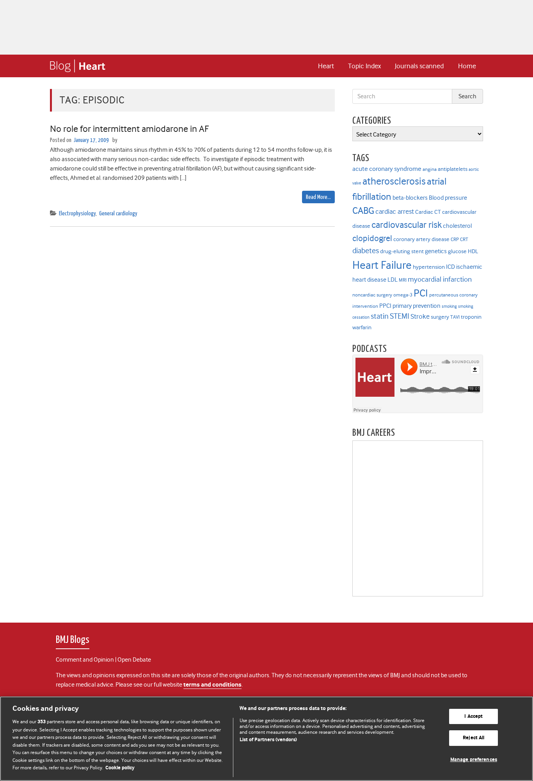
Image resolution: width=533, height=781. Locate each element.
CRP (455, 239)
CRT (464, 239)
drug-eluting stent (402, 251)
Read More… (318, 197)
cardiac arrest (394, 211)
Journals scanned (419, 66)
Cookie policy (120, 768)
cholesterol (457, 225)
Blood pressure (448, 197)
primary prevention (417, 305)
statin (380, 316)
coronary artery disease (421, 239)
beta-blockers (410, 197)
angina (430, 169)
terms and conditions (212, 685)
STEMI (399, 316)
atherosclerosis (394, 181)
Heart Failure (382, 265)
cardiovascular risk (406, 225)
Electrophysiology (77, 214)
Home (467, 66)
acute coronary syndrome (386, 168)
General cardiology (118, 214)
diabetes (365, 250)
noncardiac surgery (372, 295)
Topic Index (364, 66)
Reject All (473, 738)
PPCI (385, 305)
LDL (392, 279)
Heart (326, 66)
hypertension (429, 267)
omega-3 (402, 295)
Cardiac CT (428, 212)
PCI (421, 293)
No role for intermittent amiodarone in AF (129, 128)
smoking (449, 306)
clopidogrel (372, 238)
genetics (436, 251)
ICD (450, 266)
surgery (440, 317)
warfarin (361, 327)
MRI (403, 280)
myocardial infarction (440, 279)
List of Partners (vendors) (268, 740)
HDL (473, 251)
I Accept (473, 716)
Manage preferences (473, 760)
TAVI (455, 317)
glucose (457, 251)
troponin (471, 317)
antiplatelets (452, 169)
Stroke (420, 316)
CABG (363, 210)
